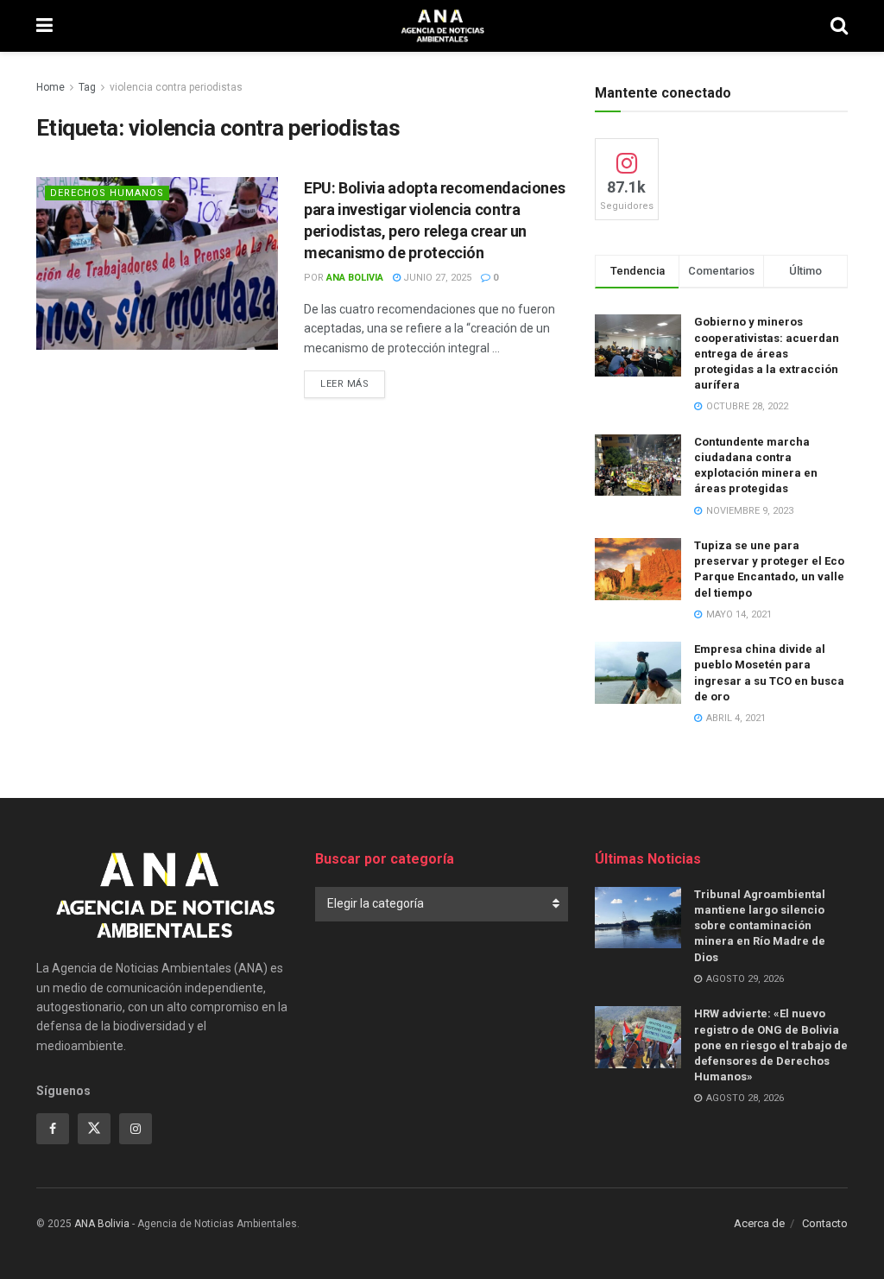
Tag (87, 87)
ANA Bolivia (354, 277)
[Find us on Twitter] (94, 1128)
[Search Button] (839, 26)
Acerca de (759, 1223)
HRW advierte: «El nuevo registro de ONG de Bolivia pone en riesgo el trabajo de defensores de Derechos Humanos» (771, 1045)
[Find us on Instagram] (135, 1128)
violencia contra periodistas (176, 87)
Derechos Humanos (107, 193)
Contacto (825, 1223)
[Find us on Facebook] (52, 1128)
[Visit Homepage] (441, 26)
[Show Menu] (44, 26)
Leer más (352, 383)
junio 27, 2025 (436, 277)
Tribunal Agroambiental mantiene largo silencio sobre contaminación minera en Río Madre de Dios (759, 926)
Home (50, 87)
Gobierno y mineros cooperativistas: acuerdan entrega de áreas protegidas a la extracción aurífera (766, 353)
